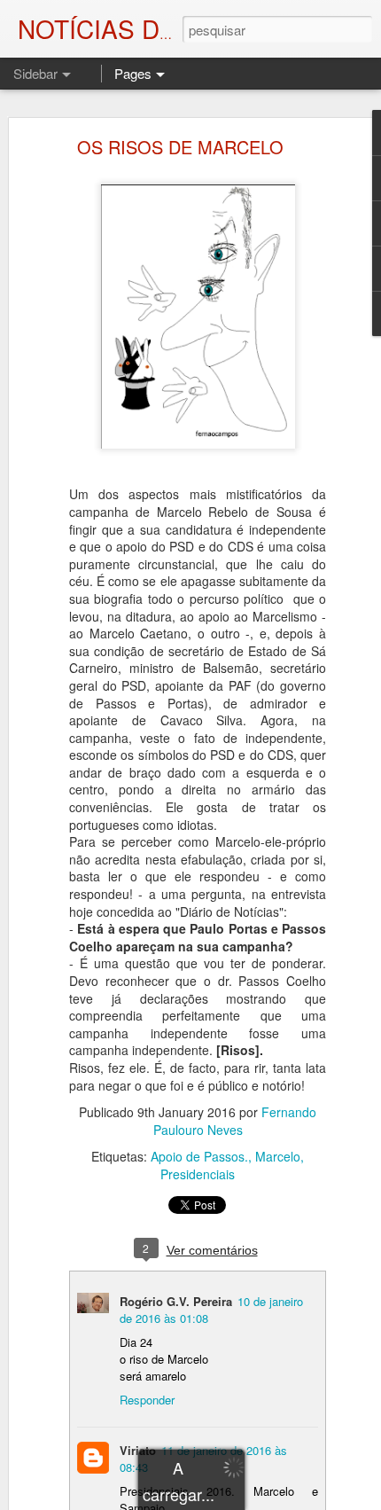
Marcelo (277, 1156)
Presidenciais (197, 1174)
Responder (147, 1399)
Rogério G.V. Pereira (176, 1301)
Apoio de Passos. (199, 1156)
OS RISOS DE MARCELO (180, 147)
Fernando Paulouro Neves (235, 1120)
